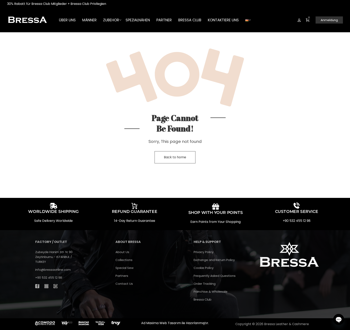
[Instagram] (46, 286)
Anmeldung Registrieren (299, 20)
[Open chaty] (338, 319)
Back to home (175, 157)
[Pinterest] (55, 286)
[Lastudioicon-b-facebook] (37, 286)
